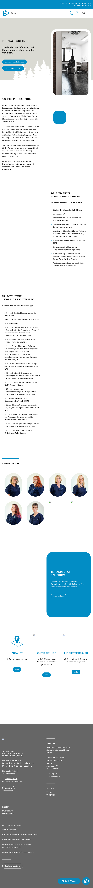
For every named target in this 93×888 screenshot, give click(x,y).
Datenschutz (8, 814)
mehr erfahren (59, 596)
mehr (17, 669)
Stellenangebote (12, 866)
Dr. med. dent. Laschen (13, 68)
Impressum (7, 811)
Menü (83, 13)
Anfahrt (8, 788)
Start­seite (14, 13)
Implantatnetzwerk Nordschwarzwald (20, 834)
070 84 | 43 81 (11, 779)
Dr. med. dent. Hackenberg (14, 62)
